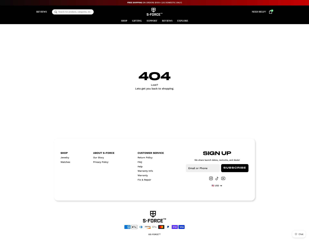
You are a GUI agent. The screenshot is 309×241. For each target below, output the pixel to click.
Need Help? (259, 12)
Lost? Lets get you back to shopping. (154, 86)
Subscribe (234, 168)
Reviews (41, 12)
